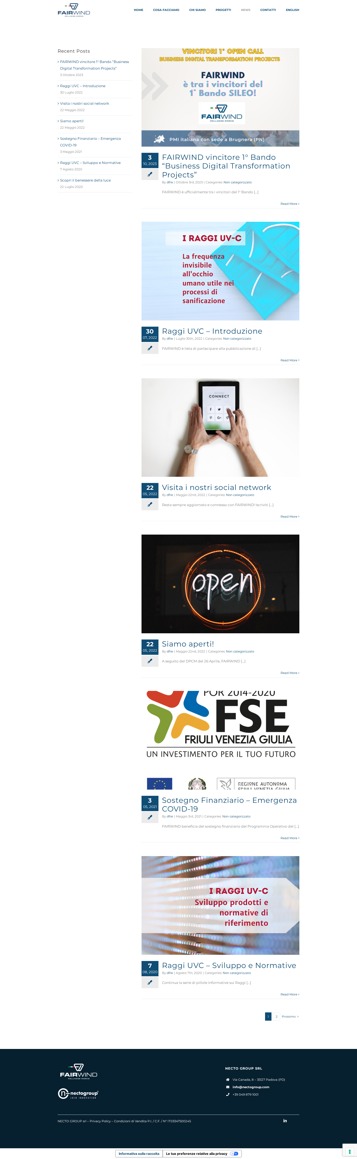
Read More (289, 204)
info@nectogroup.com (251, 1087)
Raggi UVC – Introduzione (82, 86)
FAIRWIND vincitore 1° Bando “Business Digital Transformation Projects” (226, 166)
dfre (170, 182)
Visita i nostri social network (84, 103)
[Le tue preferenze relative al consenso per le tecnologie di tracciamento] (350, 1152)
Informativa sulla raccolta (139, 1154)
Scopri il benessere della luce (85, 180)
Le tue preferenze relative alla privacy (196, 1154)
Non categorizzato (238, 182)
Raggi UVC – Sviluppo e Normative (90, 163)
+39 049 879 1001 (245, 1094)
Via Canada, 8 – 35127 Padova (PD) (259, 1080)
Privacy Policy (100, 1121)
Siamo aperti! (71, 121)
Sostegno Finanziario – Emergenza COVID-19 (229, 804)
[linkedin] (285, 1120)
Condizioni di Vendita (130, 1121)
